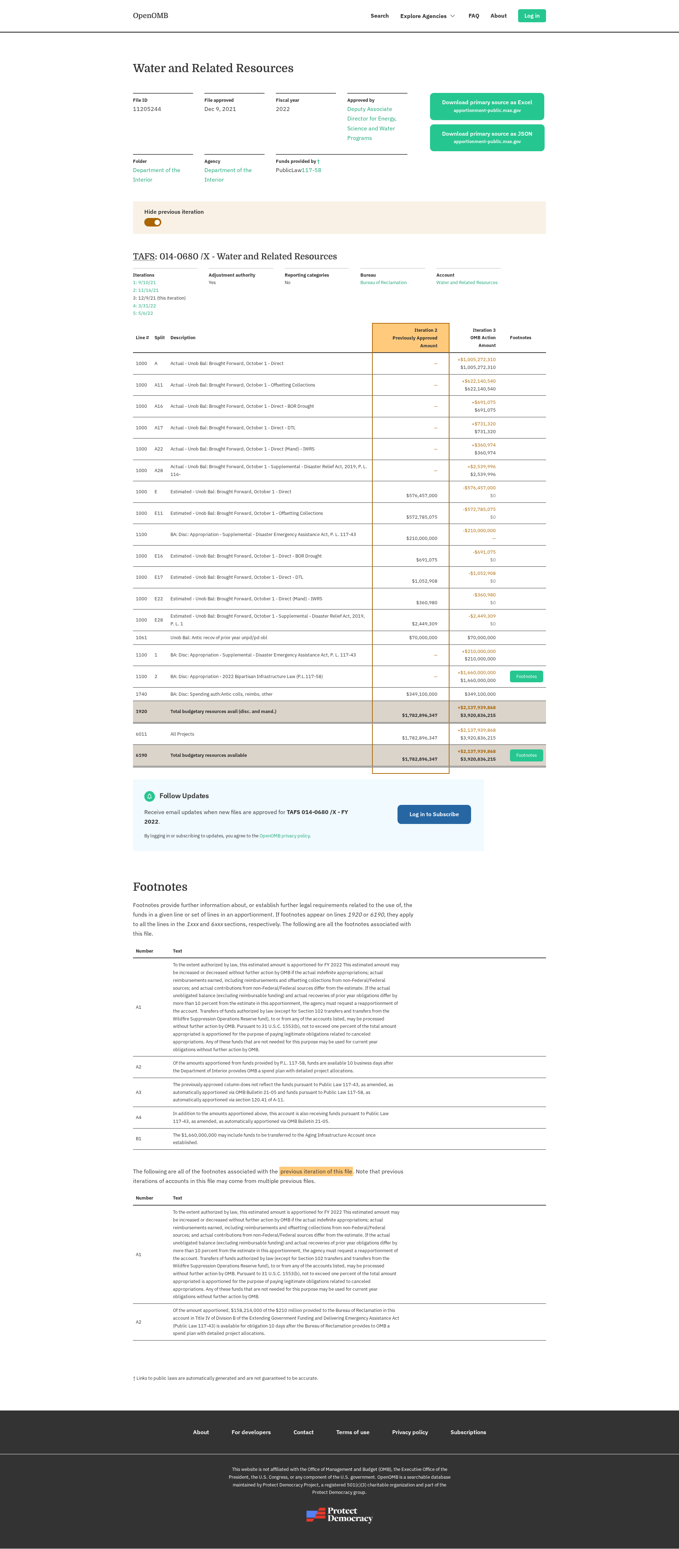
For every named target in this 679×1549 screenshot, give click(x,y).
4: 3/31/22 (144, 306)
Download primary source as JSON (487, 137)
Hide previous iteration (174, 211)
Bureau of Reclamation (383, 282)
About (499, 15)
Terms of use (353, 1432)
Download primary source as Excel (487, 106)
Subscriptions (468, 1432)
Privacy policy (410, 1432)
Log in (532, 15)
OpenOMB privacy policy (284, 836)
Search (380, 15)
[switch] (152, 222)
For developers (251, 1432)
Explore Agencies (424, 15)
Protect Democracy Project (291, 1485)
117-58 (311, 169)
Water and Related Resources (467, 282)
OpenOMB (150, 15)
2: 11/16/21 (146, 290)
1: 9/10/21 (144, 282)
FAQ (474, 15)
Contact (304, 1432)
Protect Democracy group (338, 1492)
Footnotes (526, 676)
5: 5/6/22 (143, 313)
